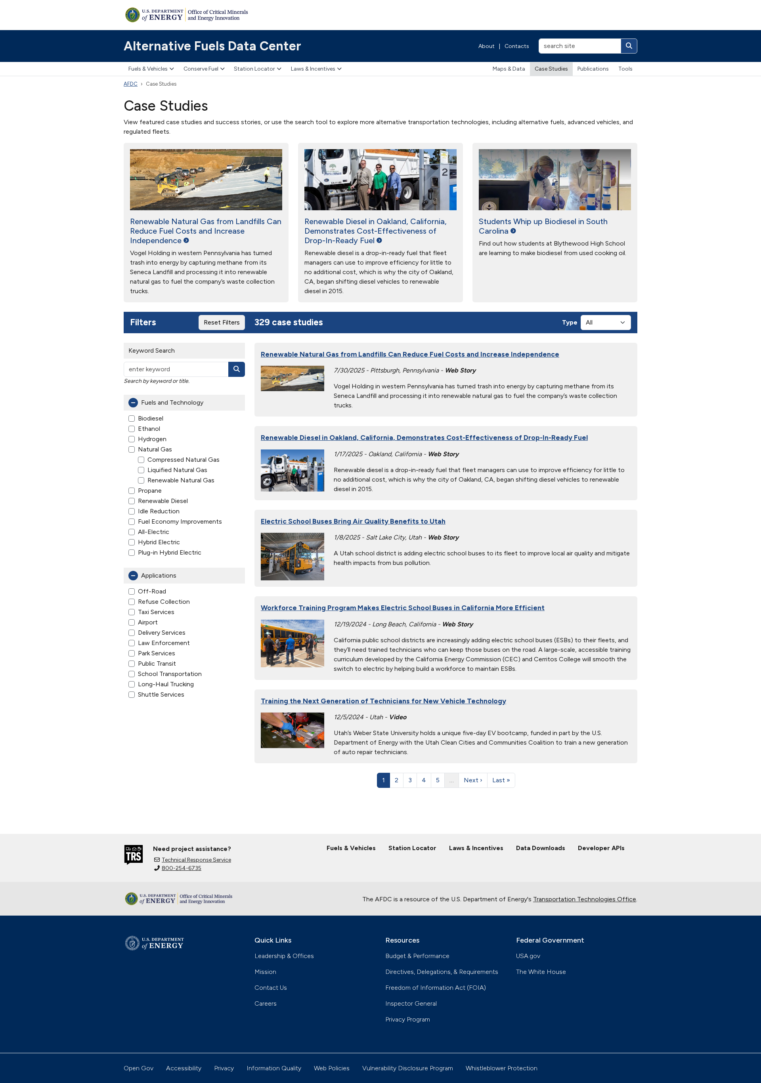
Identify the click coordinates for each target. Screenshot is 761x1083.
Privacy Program (407, 1019)
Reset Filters (222, 322)
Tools (625, 68)
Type (569, 322)
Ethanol (149, 428)
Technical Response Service (196, 859)
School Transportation (170, 674)
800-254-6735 (181, 868)
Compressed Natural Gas (183, 459)
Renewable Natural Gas (180, 480)
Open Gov (138, 1068)
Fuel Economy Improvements (180, 521)
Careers (265, 1003)
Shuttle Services (161, 694)
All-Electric (153, 532)
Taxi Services (156, 612)
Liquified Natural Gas (177, 470)
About (486, 46)
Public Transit (157, 663)
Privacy (224, 1068)
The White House (541, 971)
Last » (501, 780)
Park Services (156, 653)
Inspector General (411, 1003)
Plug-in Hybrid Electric (169, 552)
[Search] (629, 46)
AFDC (131, 84)
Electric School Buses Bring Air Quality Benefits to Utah (353, 521)
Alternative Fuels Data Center (212, 46)
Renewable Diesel (163, 501)
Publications (593, 68)
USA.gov (528, 956)
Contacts (517, 46)
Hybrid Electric (159, 542)
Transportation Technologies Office (584, 899)
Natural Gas (155, 449)
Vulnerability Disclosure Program (407, 1068)
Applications (158, 575)
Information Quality (274, 1068)
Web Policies (332, 1068)
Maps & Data (509, 68)
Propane (150, 490)
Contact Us (270, 987)
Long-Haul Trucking (166, 684)
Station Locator (254, 68)
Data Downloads (540, 848)
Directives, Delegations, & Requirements (441, 971)
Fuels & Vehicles (148, 68)
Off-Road (152, 591)
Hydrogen (152, 439)
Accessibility (183, 1068)
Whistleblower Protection (501, 1068)
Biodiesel (150, 418)
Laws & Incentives (313, 68)
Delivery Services (161, 632)
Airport (148, 622)
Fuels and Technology (172, 402)
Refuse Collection (164, 601)
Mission (265, 971)
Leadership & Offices (284, 956)
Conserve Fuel (201, 68)
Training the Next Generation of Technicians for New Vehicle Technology (383, 701)
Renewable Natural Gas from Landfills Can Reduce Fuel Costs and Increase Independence (410, 354)
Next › (473, 780)
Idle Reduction (159, 511)
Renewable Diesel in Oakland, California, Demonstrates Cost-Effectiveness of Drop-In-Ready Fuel (424, 437)
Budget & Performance (417, 956)
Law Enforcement (164, 643)
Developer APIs (601, 848)
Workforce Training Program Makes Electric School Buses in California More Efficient (403, 607)
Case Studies (551, 68)
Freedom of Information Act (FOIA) (435, 987)
